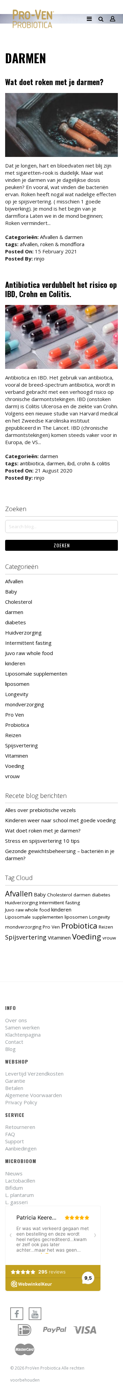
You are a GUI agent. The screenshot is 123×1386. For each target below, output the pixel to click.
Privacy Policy (21, 1102)
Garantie (15, 1080)
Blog (10, 1048)
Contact (14, 1041)
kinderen (15, 663)
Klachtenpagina (23, 1034)
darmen (74, 237)
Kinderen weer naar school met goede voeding (60, 820)
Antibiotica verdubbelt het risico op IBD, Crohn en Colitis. (61, 289)
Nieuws (14, 1173)
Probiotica (17, 724)
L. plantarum (19, 1194)
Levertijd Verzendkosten (34, 1073)
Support (14, 1141)
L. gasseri (16, 1202)
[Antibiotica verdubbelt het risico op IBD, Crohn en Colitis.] (61, 338)
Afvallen (49, 237)
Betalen (14, 1087)
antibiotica (32, 463)
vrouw (12, 776)
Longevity (16, 694)
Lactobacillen (20, 1180)
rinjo (39, 258)
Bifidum (14, 1187)
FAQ (10, 1134)
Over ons (16, 1020)
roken (47, 244)
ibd (70, 463)
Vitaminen (16, 755)
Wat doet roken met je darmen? (54, 81)
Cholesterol (18, 601)
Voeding (14, 765)
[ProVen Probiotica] (33, 19)
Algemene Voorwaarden (33, 1095)
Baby (11, 591)
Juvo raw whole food (29, 653)
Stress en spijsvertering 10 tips (42, 840)
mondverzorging (24, 704)
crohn (83, 463)
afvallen (29, 244)
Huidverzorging (23, 632)
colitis (103, 463)
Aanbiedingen (21, 1148)
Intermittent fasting (28, 642)
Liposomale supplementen (36, 673)
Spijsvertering (21, 745)
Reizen (13, 735)
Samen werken (22, 1027)
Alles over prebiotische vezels (40, 810)
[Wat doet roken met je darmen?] (61, 126)
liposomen (17, 683)
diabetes (15, 622)
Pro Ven (14, 714)
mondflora (72, 244)
